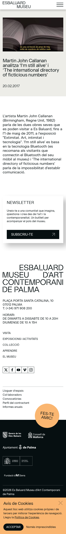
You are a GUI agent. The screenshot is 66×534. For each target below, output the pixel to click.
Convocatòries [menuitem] (12, 398)
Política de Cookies (27, 517)
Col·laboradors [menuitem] (12, 394)
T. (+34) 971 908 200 (17, 308)
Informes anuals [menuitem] (13, 407)
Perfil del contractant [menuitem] (16, 402)
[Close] (61, 503)
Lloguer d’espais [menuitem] (13, 390)
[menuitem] (7, 334)
